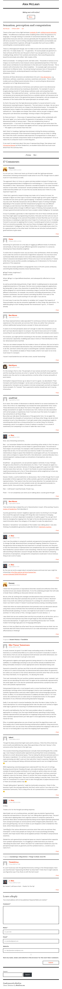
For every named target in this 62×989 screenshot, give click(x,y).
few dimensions (46, 77)
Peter (11, 239)
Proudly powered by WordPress (12, 983)
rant (23, 28)
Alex (12, 435)
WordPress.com (20, 985)
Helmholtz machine (45, 527)
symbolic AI (33, 32)
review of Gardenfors (10, 509)
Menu (30, 17)
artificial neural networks (48, 32)
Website (6, 946)
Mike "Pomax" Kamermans (19, 645)
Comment (7, 904)
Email (5, 937)
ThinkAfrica (13, 862)
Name (5, 927)
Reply (57, 234)
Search (5, 971)
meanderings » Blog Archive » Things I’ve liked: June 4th (28, 857)
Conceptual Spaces (9, 145)
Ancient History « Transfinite (19, 639)
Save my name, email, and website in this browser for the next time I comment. (31, 957)
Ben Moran (13, 315)
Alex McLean (31, 4)
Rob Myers (13, 365)
